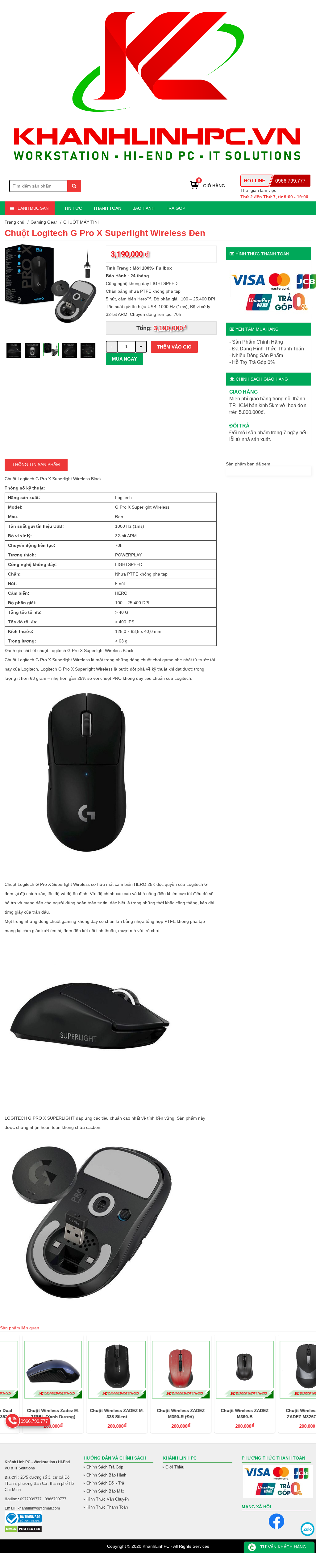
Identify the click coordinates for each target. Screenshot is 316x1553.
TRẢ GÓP (175, 208)
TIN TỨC (73, 208)
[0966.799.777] (12, 1420)
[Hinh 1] (51, 334)
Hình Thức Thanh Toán (107, 1507)
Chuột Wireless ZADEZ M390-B (222, 1413)
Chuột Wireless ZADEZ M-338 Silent (94, 1413)
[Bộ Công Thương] (39, 1518)
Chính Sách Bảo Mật (105, 1491)
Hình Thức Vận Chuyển (107, 1499)
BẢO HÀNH (143, 208)
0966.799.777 (290, 181)
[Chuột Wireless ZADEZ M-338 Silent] (94, 1369)
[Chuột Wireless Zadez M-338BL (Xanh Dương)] (30, 1369)
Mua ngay (124, 358)
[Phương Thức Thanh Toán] (276, 1481)
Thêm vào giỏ (174, 346)
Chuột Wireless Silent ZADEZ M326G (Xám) (286, 1413)
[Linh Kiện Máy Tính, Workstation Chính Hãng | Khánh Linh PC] (158, 168)
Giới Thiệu (174, 1467)
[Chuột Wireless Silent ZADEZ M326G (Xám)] (286, 1369)
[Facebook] (276, 1521)
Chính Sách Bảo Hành (106, 1475)
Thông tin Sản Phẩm (36, 464)
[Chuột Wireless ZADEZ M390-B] (222, 1369)
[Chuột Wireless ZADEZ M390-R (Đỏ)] (158, 1369)
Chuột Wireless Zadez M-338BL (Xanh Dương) (30, 1413)
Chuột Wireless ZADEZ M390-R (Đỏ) (158, 1413)
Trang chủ (14, 222)
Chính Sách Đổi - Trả (105, 1483)
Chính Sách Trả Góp (104, 1467)
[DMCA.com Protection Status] (23, 1531)
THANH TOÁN (107, 208)
